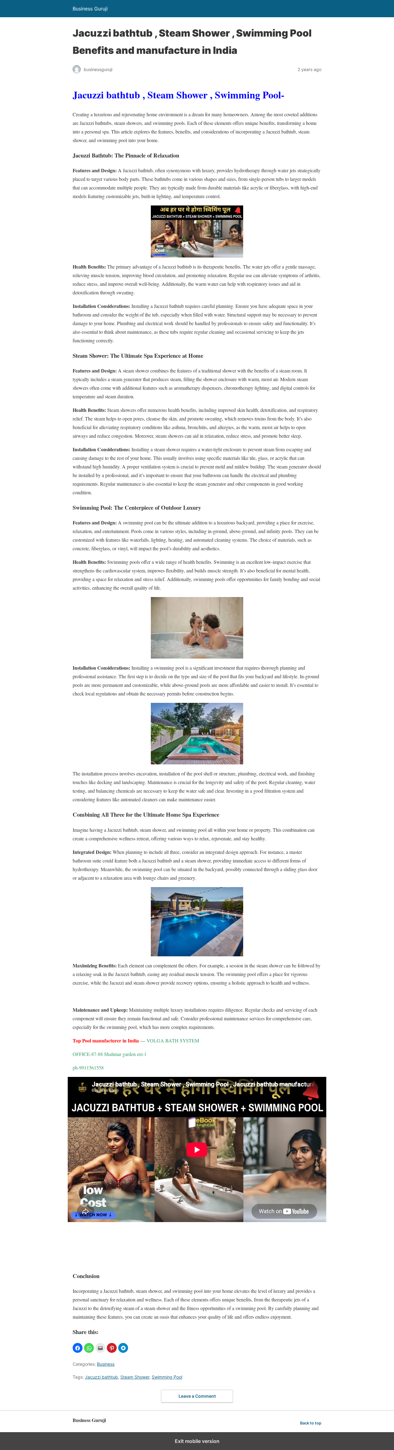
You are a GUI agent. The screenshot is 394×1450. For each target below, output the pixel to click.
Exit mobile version (197, 1441)
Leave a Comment (197, 1396)
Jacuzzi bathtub (101, 1377)
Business (106, 1364)
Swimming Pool (167, 1377)
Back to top (310, 1423)
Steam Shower (134, 1377)
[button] (77, 1348)
